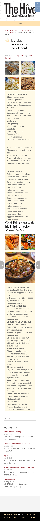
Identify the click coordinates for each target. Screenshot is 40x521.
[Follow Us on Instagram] (22, 515)
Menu (20, 23)
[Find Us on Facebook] (19, 515)
